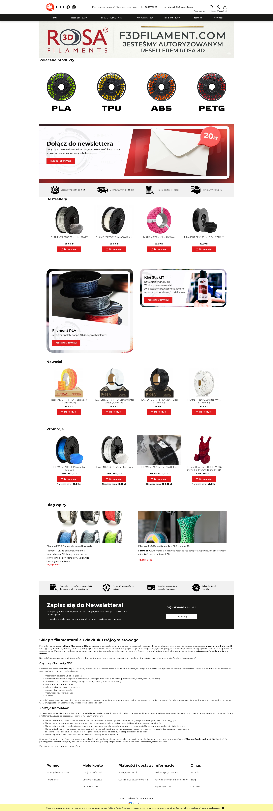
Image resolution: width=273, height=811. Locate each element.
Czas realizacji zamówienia (133, 779)
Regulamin (52, 779)
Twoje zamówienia (92, 772)
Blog (193, 779)
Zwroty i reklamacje (57, 772)
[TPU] (111, 91)
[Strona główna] (55, 7)
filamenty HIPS (183, 713)
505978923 (151, 7)
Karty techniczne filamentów (171, 779)
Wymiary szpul (163, 786)
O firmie (195, 786)
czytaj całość (53, 564)
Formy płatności (127, 772)
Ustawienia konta (92, 779)
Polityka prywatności (166, 772)
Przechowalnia (90, 786)
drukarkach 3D (216, 700)
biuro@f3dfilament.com (180, 7)
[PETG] (212, 91)
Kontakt (195, 772)
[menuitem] (54, 17)
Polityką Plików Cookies (119, 808)
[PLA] (61, 91)
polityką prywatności (110, 619)
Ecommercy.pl (146, 798)
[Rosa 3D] (136, 39)
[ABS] (162, 91)
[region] (136, 153)
